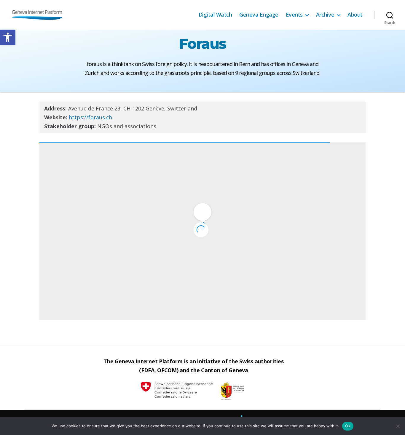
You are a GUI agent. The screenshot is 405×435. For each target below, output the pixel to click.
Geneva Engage (258, 15)
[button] (7, 37)
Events (294, 15)
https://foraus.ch (90, 117)
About (355, 15)
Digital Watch (215, 15)
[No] (398, 426)
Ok (347, 425)
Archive (325, 15)
